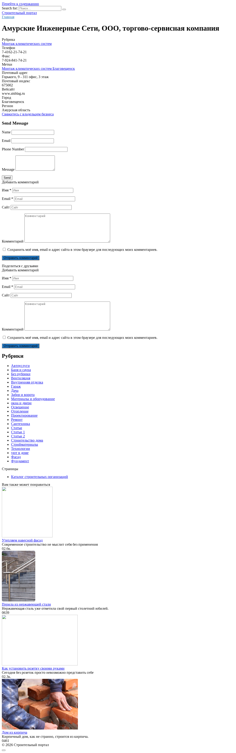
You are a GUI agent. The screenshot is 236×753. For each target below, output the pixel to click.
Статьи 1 (18, 432)
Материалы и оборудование (33, 399)
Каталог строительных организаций (39, 477)
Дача (14, 391)
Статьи (16, 428)
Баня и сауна (21, 370)
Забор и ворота (23, 395)
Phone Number (13, 149)
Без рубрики (20, 374)
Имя (6, 190)
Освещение (20, 407)
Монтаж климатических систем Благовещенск (38, 68)
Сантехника (20, 424)
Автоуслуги (20, 366)
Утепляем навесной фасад (22, 540)
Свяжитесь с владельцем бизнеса (28, 114)
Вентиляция (20, 378)
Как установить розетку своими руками (33, 668)
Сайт (6, 207)
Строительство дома (27, 440)
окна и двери (21, 403)
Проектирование (24, 415)
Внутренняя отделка (27, 382)
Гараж (16, 386)
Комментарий (13, 241)
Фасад (16, 457)
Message (8, 169)
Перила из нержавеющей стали (26, 604)
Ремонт (17, 420)
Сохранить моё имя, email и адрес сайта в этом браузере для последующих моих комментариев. (82, 250)
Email (6, 141)
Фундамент (20, 461)
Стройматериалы (24, 444)
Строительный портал (19, 13)
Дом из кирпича (14, 732)
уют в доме (20, 453)
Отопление (20, 411)
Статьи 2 (18, 436)
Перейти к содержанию (20, 4)
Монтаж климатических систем (27, 44)
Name (6, 132)
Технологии (20, 449)
